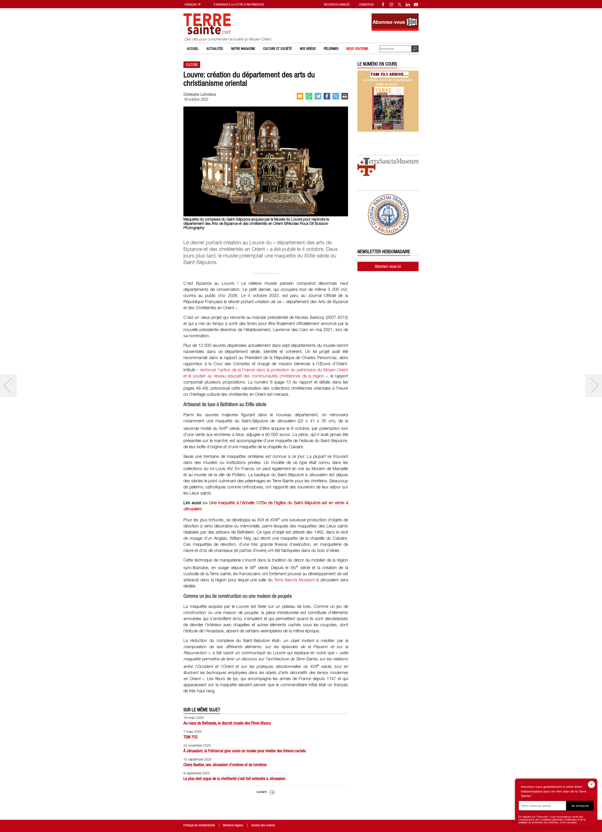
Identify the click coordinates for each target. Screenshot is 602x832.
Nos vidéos (308, 49)
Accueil (192, 49)
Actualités (214, 49)
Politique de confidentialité (199, 825)
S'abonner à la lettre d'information (239, 4)
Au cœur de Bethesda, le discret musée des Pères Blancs (227, 723)
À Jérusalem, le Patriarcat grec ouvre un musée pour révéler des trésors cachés (244, 750)
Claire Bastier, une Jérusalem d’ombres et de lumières (225, 764)
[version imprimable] (344, 96)
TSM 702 (190, 736)
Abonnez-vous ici (388, 266)
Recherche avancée (337, 4)
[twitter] (336, 96)
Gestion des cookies (263, 825)
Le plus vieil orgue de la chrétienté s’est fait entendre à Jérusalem (234, 778)
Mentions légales (233, 825)
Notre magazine (243, 49)
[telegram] (318, 96)
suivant (262, 792)
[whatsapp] (309, 96)
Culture (192, 65)
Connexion (366, 4)
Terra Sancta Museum (294, 580)
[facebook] (327, 96)
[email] (300, 96)
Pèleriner (331, 49)
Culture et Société (277, 49)
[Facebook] (383, 4)
